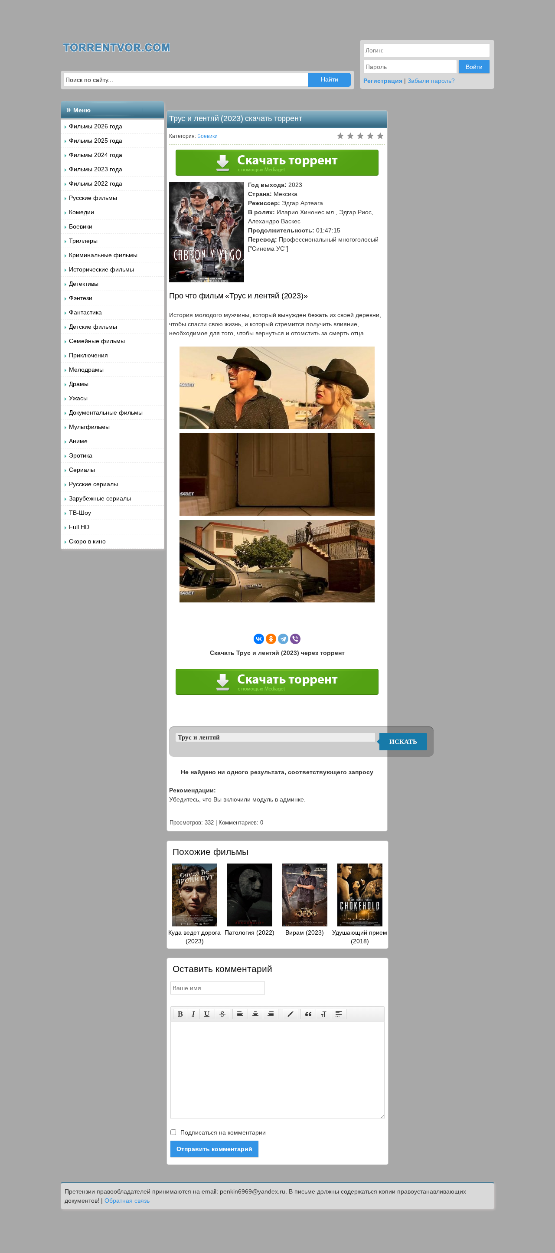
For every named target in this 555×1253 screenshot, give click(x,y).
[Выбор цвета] (290, 1014)
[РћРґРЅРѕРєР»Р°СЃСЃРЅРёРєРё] (271, 639)
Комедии (81, 212)
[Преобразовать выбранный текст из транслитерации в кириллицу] (323, 1014)
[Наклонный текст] (193, 1014)
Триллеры (83, 240)
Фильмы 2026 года (95, 126)
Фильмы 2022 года (95, 183)
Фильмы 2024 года (95, 154)
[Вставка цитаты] (308, 1014)
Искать (403, 741)
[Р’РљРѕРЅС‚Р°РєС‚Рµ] (259, 639)
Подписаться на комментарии (222, 1132)
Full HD (79, 526)
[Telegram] (283, 639)
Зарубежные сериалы (100, 498)
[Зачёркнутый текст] (222, 1014)
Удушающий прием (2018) (359, 937)
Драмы (78, 383)
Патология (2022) (249, 932)
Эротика (80, 455)
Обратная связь (127, 1200)
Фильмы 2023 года (95, 169)
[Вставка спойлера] (338, 1014)
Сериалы (82, 469)
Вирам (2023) (304, 932)
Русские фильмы (93, 197)
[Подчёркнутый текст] (207, 1014)
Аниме (78, 441)
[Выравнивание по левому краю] (240, 1014)
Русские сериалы (93, 484)
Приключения (88, 355)
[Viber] (295, 639)
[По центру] (255, 1014)
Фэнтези (80, 297)
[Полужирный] (180, 1014)
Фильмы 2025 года (95, 140)
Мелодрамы (86, 369)
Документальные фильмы (106, 412)
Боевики (80, 226)
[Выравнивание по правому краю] (270, 1014)
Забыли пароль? (431, 80)
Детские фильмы (93, 326)
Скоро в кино (87, 541)
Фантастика (85, 312)
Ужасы (78, 398)
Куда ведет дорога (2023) (194, 937)
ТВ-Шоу (80, 512)
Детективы (83, 283)
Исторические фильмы (101, 269)
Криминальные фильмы (103, 255)
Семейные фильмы (97, 340)
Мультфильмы (89, 426)
